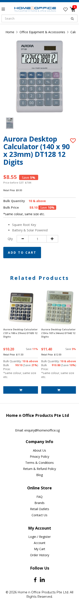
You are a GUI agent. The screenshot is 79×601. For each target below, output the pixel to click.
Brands (39, 503)
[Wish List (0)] (65, 9)
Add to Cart (22, 252)
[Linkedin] (42, 579)
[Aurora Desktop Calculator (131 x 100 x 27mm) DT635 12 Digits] (20, 307)
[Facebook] (35, 579)
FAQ (39, 497)
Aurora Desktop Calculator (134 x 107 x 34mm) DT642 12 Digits (58, 333)
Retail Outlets (39, 509)
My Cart (39, 549)
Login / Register (39, 537)
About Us (39, 450)
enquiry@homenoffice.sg (42, 430)
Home (9, 32)
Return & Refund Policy (39, 469)
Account (39, 543)
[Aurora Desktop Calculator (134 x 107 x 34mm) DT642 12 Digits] (58, 307)
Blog (39, 475)
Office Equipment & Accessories (42, 32)
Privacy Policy (39, 456)
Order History (39, 555)
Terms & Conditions (39, 463)
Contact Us (39, 515)
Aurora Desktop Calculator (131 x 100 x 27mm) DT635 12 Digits (20, 333)
